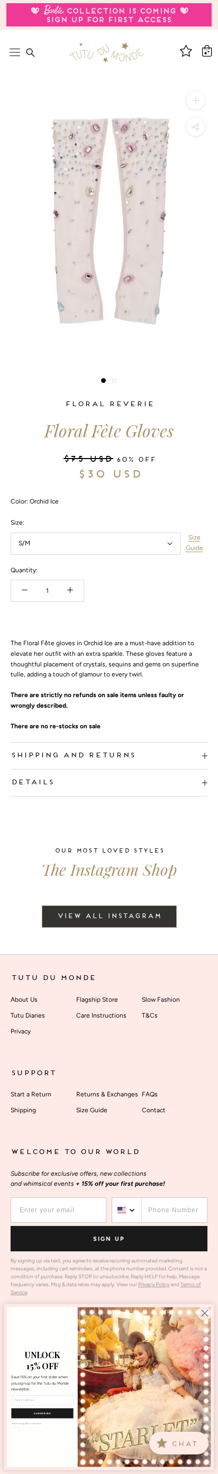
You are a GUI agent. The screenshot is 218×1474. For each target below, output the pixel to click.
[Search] (30, 52)
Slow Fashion (161, 999)
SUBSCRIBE (42, 1413)
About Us (24, 999)
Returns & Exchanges (107, 1094)
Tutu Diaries (28, 1015)
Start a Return (31, 1094)
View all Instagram (109, 916)
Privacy (21, 1031)
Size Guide (194, 543)
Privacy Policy (153, 1284)
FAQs (150, 1094)
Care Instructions (101, 1015)
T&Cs (150, 1015)
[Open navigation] (15, 52)
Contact (154, 1110)
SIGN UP (109, 1238)
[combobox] (127, 1210)
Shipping (23, 1110)
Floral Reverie (109, 404)
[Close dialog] (204, 1313)
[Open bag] (207, 51)
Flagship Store (97, 999)
